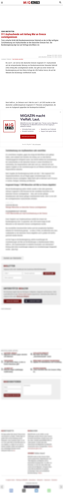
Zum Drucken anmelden (17, 59)
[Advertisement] (31, 17)
